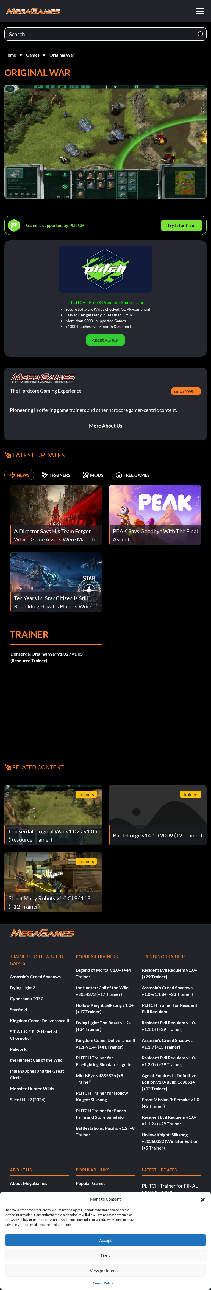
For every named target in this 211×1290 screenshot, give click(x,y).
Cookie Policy (103, 1283)
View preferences (105, 1270)
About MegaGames (28, 1183)
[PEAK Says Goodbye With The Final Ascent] (155, 514)
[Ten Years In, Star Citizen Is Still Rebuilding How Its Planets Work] (56, 581)
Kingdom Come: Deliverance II (39, 1020)
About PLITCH (106, 339)
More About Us (105, 426)
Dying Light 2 (22, 987)
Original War (61, 54)
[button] (203, 1199)
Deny (105, 1255)
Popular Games (91, 1183)
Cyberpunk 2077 (26, 998)
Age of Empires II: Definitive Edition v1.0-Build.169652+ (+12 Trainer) (169, 1082)
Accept (105, 1240)
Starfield (18, 1009)
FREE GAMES (136, 474)
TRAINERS (59, 474)
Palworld (18, 1049)
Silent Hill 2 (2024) (27, 1099)
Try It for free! (181, 225)
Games (33, 54)
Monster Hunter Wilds (32, 1088)
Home (10, 54)
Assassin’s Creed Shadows (35, 976)
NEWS (23, 474)
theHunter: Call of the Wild (36, 1060)
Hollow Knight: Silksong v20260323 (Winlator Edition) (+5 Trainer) (171, 1141)
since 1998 (184, 391)
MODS (97, 474)
